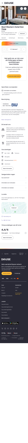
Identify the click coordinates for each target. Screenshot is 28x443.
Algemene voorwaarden (21, 338)
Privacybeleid (14, 337)
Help (16, 290)
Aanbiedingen (12, 38)
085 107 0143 (6, 220)
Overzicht (3, 38)
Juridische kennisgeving (4, 338)
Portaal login (17, 273)
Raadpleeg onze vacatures (6, 295)
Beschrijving (20, 38)
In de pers (3, 293)
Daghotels (6, 253)
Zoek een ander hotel (14, 76)
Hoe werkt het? (5, 177)
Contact (16, 287)
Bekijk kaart (22, 33)
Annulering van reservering (18, 293)
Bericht (2, 290)
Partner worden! (6, 273)
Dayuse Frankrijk (4, 304)
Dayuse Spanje (4, 315)
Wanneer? (15, 49)
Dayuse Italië (4, 312)
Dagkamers (14, 253)
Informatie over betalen (7, 187)
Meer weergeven (6, 119)
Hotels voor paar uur (21, 254)
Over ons (3, 287)
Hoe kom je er (7, 216)
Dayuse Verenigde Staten (6, 309)
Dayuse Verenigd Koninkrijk (7, 307)
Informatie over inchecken (8, 182)
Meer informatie (7, 168)
